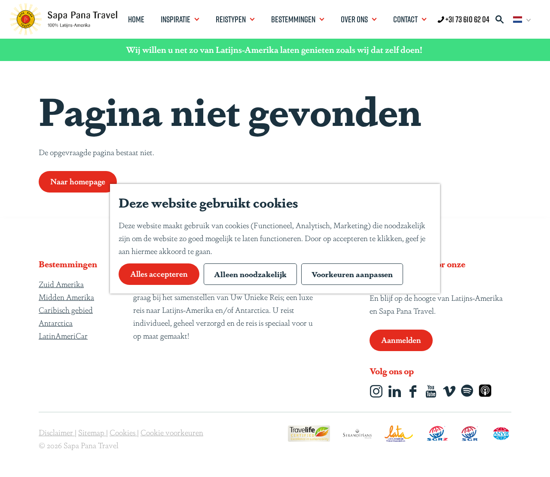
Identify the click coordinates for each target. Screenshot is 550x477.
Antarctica (56, 322)
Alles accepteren (159, 273)
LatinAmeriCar (63, 335)
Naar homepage (77, 181)
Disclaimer (57, 431)
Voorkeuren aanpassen (352, 273)
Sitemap (92, 431)
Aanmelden (401, 339)
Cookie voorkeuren (172, 431)
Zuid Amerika (61, 283)
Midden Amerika (66, 296)
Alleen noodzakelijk (250, 273)
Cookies (123, 431)
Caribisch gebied (66, 309)
